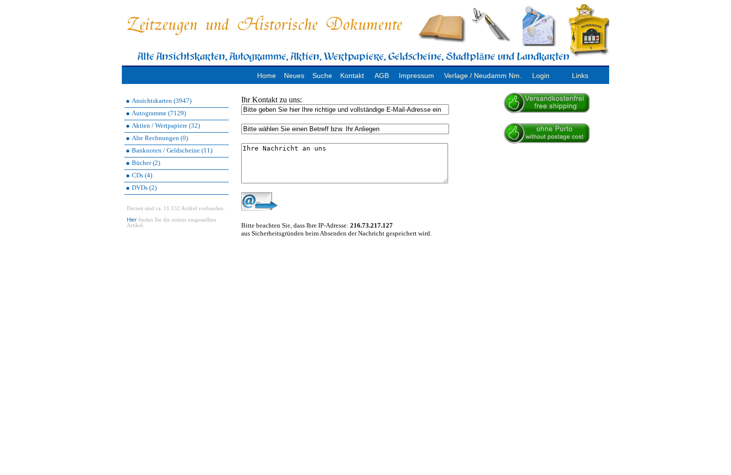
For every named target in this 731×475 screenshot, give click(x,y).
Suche (322, 75)
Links (580, 75)
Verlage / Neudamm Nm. (483, 75)
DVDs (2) (144, 187)
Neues (294, 75)
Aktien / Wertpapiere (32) (166, 125)
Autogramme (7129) (159, 113)
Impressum (416, 75)
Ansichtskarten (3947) (161, 100)
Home (266, 75)
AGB (381, 75)
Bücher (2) (146, 162)
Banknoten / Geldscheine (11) (172, 150)
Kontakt (352, 75)
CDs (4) (142, 175)
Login (540, 75)
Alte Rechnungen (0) (160, 138)
